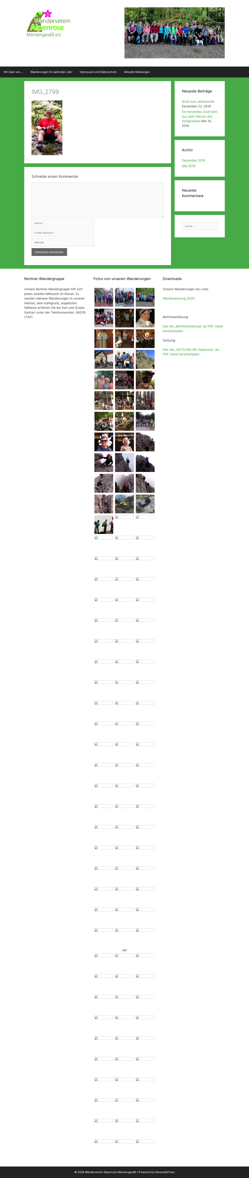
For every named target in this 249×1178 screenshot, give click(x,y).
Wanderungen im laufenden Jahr (51, 72)
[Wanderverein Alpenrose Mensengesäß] (48, 22)
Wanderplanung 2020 (178, 298)
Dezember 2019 (193, 160)
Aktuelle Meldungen (137, 72)
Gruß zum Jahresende (198, 101)
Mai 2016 (188, 166)
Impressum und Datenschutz (98, 72)
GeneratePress (165, 1172)
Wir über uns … (13, 72)
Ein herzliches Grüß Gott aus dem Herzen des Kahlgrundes (199, 116)
